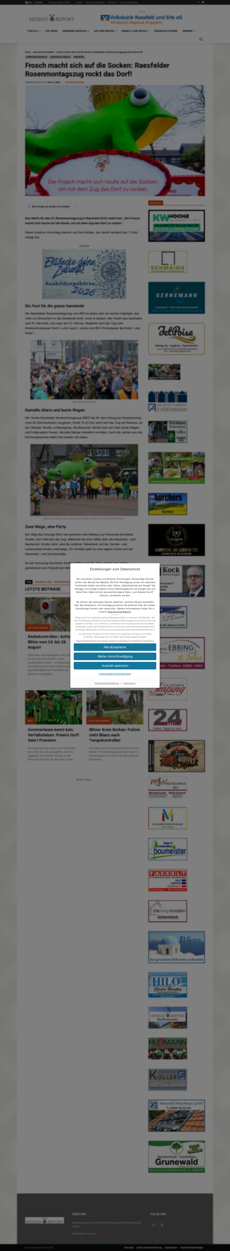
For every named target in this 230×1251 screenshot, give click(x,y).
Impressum (129, 683)
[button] (115, 656)
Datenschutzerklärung (119, 611)
